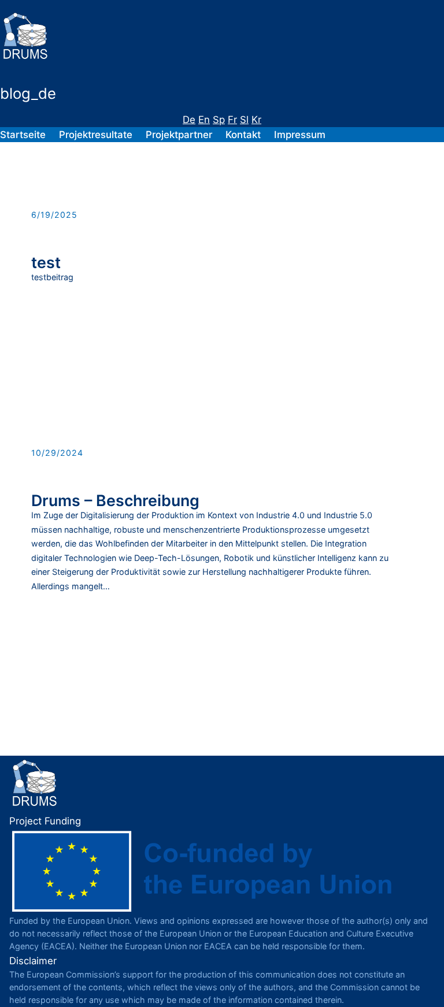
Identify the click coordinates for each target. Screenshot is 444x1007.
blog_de (28, 93)
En (204, 119)
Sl (244, 119)
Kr (256, 119)
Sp (219, 119)
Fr (232, 119)
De (189, 119)
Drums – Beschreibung (115, 500)
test (46, 262)
